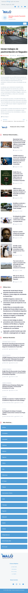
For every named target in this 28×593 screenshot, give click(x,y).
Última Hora (13, 341)
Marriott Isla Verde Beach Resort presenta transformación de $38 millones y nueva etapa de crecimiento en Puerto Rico (13, 345)
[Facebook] (15, 7)
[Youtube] (25, 7)
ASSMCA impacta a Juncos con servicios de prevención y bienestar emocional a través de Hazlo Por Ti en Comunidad (13, 359)
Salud (4, 355)
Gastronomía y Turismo (6, 341)
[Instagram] (18, 7)
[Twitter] (22, 7)
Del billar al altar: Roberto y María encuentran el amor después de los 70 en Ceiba (18, 249)
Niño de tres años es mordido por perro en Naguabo (18, 277)
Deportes (4, 369)
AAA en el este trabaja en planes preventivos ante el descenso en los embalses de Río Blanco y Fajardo (14, 322)
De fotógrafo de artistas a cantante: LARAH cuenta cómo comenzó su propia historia (13, 412)
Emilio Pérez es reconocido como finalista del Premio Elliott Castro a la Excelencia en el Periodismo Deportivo (15, 309)
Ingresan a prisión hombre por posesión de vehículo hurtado (19, 233)
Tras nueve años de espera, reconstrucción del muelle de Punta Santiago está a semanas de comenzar (19, 264)
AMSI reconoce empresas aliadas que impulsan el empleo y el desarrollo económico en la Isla (19, 192)
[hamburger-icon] (25, 24)
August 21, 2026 (18, 224)
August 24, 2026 (18, 150)
